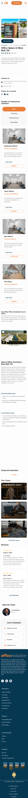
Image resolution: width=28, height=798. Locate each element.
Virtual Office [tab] (14, 122)
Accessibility (13, 796)
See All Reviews (14, 595)
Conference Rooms (6, 703)
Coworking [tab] (14, 113)
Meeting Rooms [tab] (14, 118)
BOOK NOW (14, 256)
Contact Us (17, 3)
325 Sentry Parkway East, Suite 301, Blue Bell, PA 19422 (15, 82)
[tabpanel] (14, 217)
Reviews (4, 736)
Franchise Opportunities (8, 758)
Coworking (4, 694)
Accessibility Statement (13, 786)
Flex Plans (8, 282)
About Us (4, 752)
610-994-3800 (7, 86)
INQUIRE (14, 166)
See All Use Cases (14, 540)
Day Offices (8, 236)
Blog (3, 738)
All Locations (4, 45)
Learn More (5, 497)
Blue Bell (24, 45)
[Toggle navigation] (2, 3)
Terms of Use (13, 788)
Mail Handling (5, 725)
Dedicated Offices (10, 146)
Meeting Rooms (6, 700)
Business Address (6, 722)
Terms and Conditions (13, 794)
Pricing (3, 741)
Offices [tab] (14, 109)
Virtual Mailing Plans (7, 719)
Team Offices (9, 191)
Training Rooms (6, 705)
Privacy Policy (13, 791)
